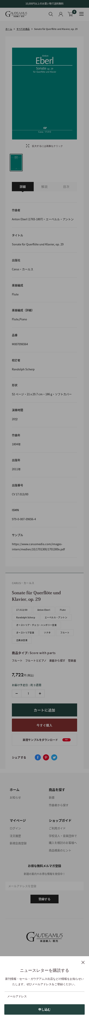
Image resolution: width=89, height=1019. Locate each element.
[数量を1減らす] (16, 693)
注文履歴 (15, 836)
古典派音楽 (21, 640)
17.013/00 (22, 609)
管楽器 (72, 661)
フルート (64, 632)
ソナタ (47, 632)
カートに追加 (44, 710)
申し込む (44, 1009)
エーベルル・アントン (56, 617)
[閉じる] (83, 962)
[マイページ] (61, 14)
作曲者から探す (58, 805)
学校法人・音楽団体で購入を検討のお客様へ (63, 839)
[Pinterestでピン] (46, 757)
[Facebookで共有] (38, 757)
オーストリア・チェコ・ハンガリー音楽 (36, 625)
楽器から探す (57, 661)
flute (63, 609)
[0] (70, 14)
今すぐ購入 (44, 725)
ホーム (8, 29)
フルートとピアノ (36, 661)
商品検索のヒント (60, 850)
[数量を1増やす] (39, 693)
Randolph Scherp (25, 617)
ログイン (15, 828)
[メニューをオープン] (81, 14)
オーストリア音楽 (25, 632)
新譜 (51, 797)
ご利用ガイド (57, 828)
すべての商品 (23, 29)
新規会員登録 (18, 843)
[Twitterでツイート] (54, 757)
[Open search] (51, 14)
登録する (44, 899)
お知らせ (15, 797)
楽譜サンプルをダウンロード (45, 740)
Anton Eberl (43, 609)
